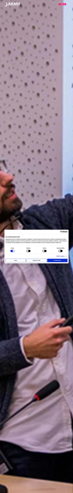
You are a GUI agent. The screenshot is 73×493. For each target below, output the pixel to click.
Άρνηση (15, 260)
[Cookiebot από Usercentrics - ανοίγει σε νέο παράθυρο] (61, 232)
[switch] (28, 251)
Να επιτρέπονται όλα (57, 260)
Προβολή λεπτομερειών (61, 256)
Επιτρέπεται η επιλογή (36, 260)
